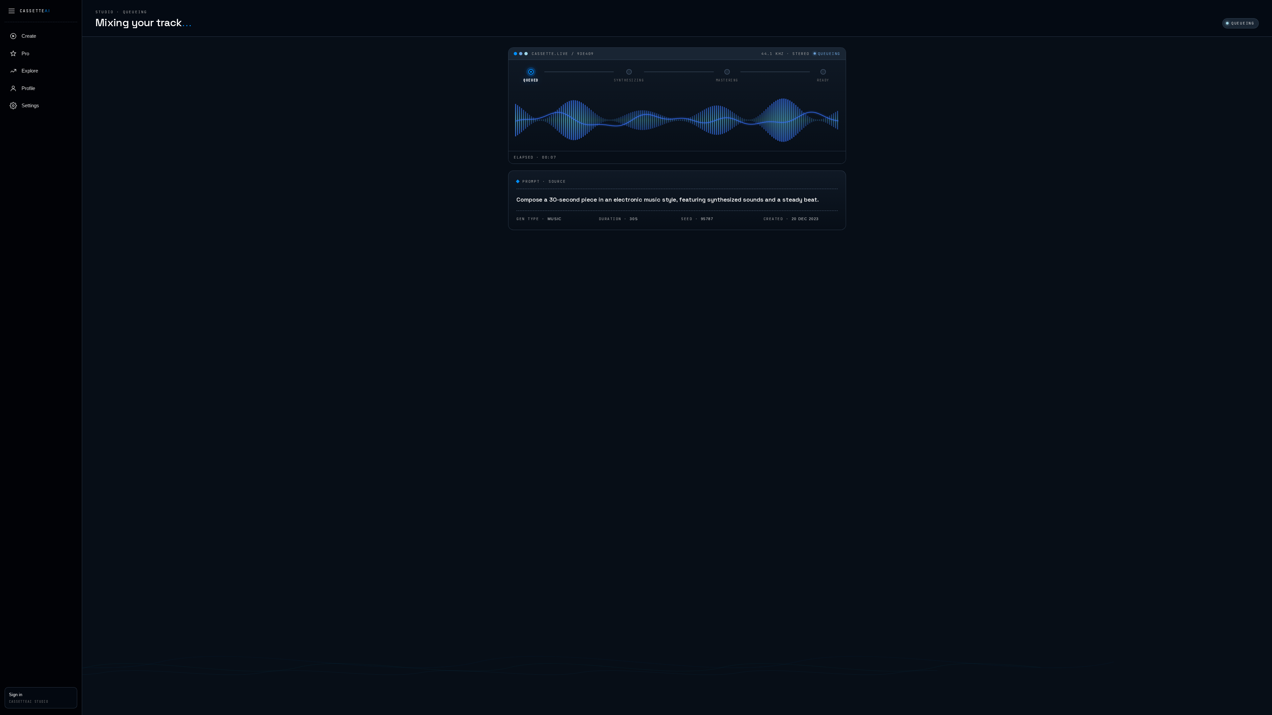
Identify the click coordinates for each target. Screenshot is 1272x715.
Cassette (35, 11)
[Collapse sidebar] (12, 11)
